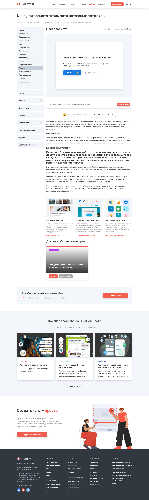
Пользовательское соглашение (28, 473)
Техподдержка (95, 462)
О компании (94, 472)
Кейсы (114, 483)
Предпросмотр (65, 276)
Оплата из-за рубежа (24, 485)
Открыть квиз (123, 105)
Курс (48, 475)
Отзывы (71, 472)
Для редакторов (52, 488)
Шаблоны (92, 4)
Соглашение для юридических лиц (29, 477)
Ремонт (57, 23)
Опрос (48, 472)
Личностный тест (53, 466)
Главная (19, 23)
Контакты (94, 475)
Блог (92, 469)
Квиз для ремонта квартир (122, 466)
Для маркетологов (53, 484)
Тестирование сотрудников (117, 479)
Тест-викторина (52, 462)
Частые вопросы (96, 478)
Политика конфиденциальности (28, 475)
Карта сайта (21, 481)
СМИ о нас (94, 482)
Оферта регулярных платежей (27, 479)
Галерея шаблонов (33, 23)
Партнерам (94, 485)
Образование (62, 4)
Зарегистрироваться (32, 434)
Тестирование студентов (121, 475)
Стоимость (72, 462)
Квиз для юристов (119, 472)
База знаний (94, 466)
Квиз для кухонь (118, 469)
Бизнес (52, 4)
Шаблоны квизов (74, 469)
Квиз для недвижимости (121, 462)
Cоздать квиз (115, 295)
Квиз (48, 469)
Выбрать (53, 276)
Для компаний (73, 481)
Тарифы (83, 4)
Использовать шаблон (122, 29)
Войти (128, 4)
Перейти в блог (74, 386)
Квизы (47, 23)
